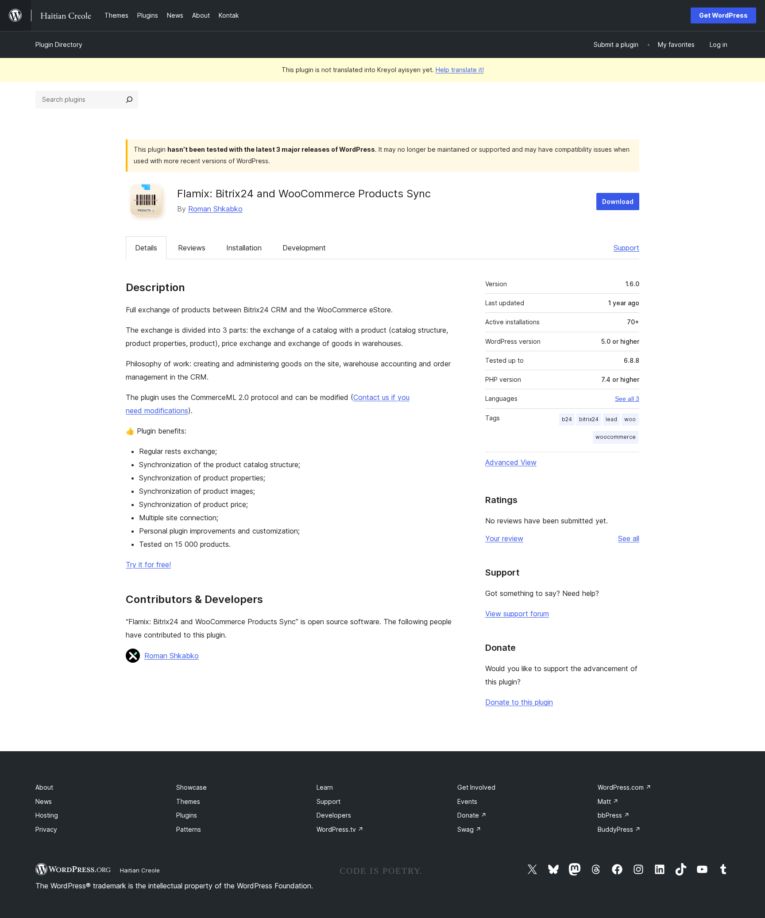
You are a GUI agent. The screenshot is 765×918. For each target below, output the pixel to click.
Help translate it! (460, 69)
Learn (325, 787)
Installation (244, 247)
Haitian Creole (140, 870)
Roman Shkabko (215, 208)
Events (467, 801)
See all (628, 538)
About (44, 787)
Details (146, 247)
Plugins (186, 815)
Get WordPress (723, 15)
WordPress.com (624, 787)
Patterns (188, 829)
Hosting (46, 815)
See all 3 (627, 398)
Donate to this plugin (519, 702)
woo (630, 419)
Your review (504, 538)
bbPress (614, 815)
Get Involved (476, 787)
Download (618, 201)
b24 (567, 419)
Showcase (191, 787)
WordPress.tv (340, 829)
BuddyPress (619, 829)
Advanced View (511, 462)
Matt (608, 801)
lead (611, 419)
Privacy (46, 829)
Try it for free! (148, 564)
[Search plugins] (129, 99)
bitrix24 (589, 419)
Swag (469, 829)
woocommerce (615, 437)
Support (626, 247)
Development (304, 247)
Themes (188, 801)
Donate (472, 815)
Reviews (191, 247)
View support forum (517, 613)
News (43, 801)
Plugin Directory (58, 44)
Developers (334, 815)
